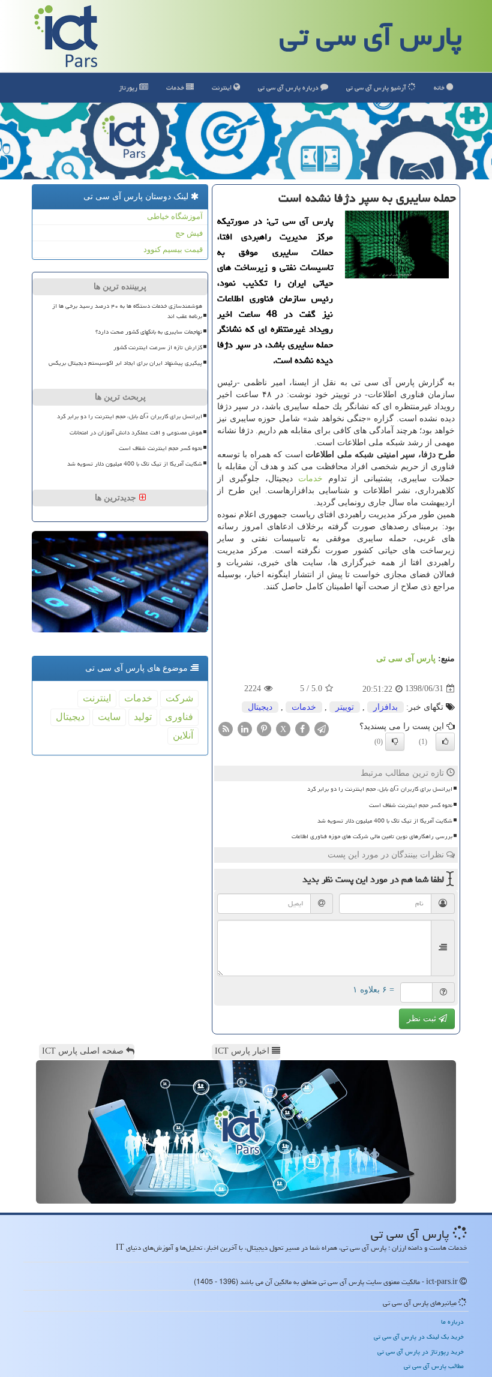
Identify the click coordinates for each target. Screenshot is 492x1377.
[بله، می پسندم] (445, 742)
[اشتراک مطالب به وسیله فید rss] (225, 728)
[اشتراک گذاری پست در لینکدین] (244, 728)
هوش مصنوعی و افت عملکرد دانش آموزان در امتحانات (136, 433)
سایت (109, 717)
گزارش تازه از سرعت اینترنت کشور (157, 347)
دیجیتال (260, 707)
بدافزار (385, 707)
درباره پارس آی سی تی (289, 87)
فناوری (179, 717)
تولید (143, 717)
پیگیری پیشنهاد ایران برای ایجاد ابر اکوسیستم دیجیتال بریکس (125, 363)
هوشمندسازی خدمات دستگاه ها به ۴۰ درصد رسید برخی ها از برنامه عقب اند (127, 311)
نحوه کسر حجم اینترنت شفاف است (410, 805)
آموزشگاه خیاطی (175, 216)
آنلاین (183, 735)
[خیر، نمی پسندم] (394, 742)
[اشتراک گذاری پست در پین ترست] (264, 728)
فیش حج (189, 233)
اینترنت (222, 87)
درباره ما (452, 1321)
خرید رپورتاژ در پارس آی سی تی (420, 1351)
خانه (440, 87)
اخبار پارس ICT (243, 1050)
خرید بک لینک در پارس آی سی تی (419, 1336)
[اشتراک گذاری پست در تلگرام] (321, 728)
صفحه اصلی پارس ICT (84, 1050)
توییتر (344, 707)
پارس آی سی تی (371, 36)
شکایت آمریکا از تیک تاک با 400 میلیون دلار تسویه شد (384, 821)
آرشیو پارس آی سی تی (377, 87)
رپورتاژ (129, 87)
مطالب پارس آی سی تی (434, 1366)
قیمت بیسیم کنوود (173, 249)
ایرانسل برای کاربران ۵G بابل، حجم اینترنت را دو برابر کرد (379, 789)
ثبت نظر (423, 1018)
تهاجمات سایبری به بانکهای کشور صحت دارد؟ (148, 332)
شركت (179, 698)
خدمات (176, 87)
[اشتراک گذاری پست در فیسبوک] (302, 728)
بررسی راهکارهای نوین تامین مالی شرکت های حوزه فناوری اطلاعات (372, 836)
